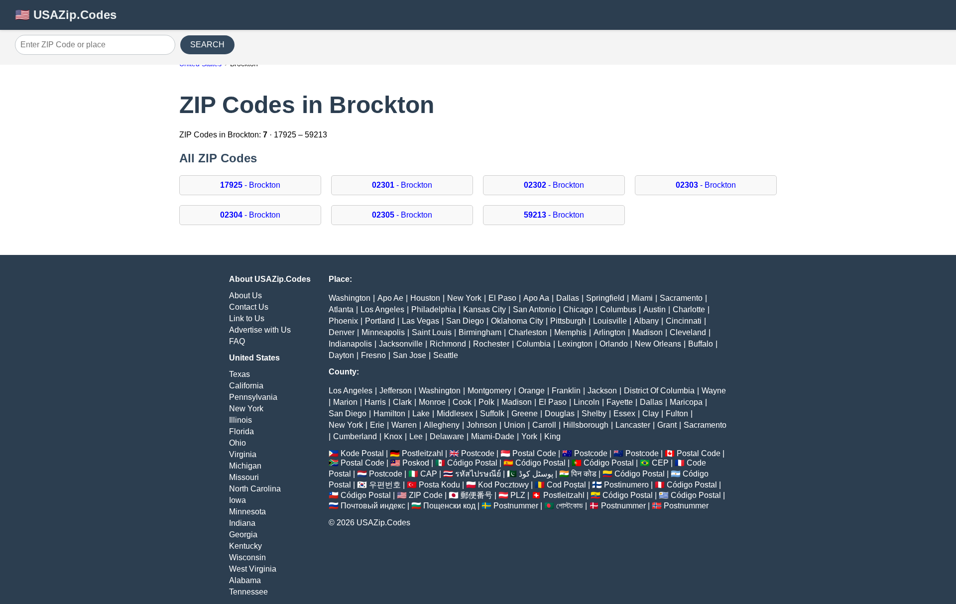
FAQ (237, 341)
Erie (377, 425)
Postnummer (515, 505)
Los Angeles (382, 309)
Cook (462, 402)
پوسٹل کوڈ (536, 474)
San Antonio (534, 309)
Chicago (578, 309)
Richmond (448, 344)
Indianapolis (350, 344)
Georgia (243, 534)
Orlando (613, 344)
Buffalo (700, 344)
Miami (642, 298)
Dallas (567, 298)
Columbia (533, 344)
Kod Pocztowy (503, 485)
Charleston (527, 332)
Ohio (237, 443)
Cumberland (355, 436)
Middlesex (455, 413)
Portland (380, 321)
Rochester (491, 344)
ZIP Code (426, 495)
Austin (654, 309)
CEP (660, 463)
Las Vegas (420, 321)
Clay (650, 413)
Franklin (566, 390)
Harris (375, 402)
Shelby (594, 413)
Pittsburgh (568, 321)
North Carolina (255, 488)
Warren (404, 425)
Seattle (445, 355)
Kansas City (484, 309)
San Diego (465, 321)
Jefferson (395, 390)
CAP (428, 474)
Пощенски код (449, 505)
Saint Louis (432, 332)
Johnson (482, 425)
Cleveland (688, 332)
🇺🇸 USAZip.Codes (66, 14)
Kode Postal (362, 453)
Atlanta (341, 309)
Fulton (677, 413)
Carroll (544, 425)
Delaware (447, 436)
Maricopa (686, 402)
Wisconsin (247, 557)
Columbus (618, 309)
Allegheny (442, 425)
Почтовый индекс (373, 505)
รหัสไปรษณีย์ (478, 474)
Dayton (341, 355)
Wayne (714, 390)
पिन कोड (584, 474)
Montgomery (489, 390)
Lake (421, 413)
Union (514, 425)
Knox (393, 436)
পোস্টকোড (569, 505)
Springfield (605, 298)
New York (246, 408)
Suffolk (492, 413)
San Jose (409, 355)
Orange (531, 390)
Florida (241, 431)
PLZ (517, 495)
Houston (425, 298)
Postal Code (534, 453)
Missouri (244, 477)
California (246, 385)
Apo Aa (536, 298)
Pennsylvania (253, 397)
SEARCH (207, 44)
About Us (245, 295)
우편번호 (385, 485)
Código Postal (472, 463)
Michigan (245, 466)
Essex (624, 413)
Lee (416, 436)
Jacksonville (401, 344)
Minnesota (247, 511)
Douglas (560, 413)
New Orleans (658, 344)
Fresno (373, 355)
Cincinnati (684, 321)
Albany (646, 321)
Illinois (240, 420)
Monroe (432, 402)
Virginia (242, 454)
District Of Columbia (659, 390)
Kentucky (245, 546)
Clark (402, 402)
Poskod (415, 463)
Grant (667, 425)
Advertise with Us (260, 330)
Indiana (242, 523)
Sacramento (681, 298)
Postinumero (626, 485)
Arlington (609, 332)
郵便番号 (476, 495)
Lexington (575, 344)
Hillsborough (585, 425)
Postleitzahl (422, 453)
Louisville (610, 321)
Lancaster (632, 425)
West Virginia (252, 569)
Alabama (245, 580)
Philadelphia (433, 309)
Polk (486, 402)
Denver (342, 332)
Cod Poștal (566, 485)
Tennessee (248, 592)
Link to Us (246, 318)
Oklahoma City (517, 321)
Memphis (570, 332)
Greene (524, 413)
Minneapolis (383, 332)
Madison (647, 332)
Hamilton (389, 413)
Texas (239, 374)
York (529, 436)
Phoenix (343, 321)
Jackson (602, 390)
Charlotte (689, 309)
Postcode (477, 453)
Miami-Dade (492, 436)
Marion (345, 402)
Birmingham (480, 332)
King (552, 436)
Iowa (237, 500)
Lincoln (586, 402)
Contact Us (248, 307)
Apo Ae (390, 298)
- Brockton (250, 185)
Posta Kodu (439, 485)
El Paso (502, 298)
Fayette (619, 402)
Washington (349, 298)
